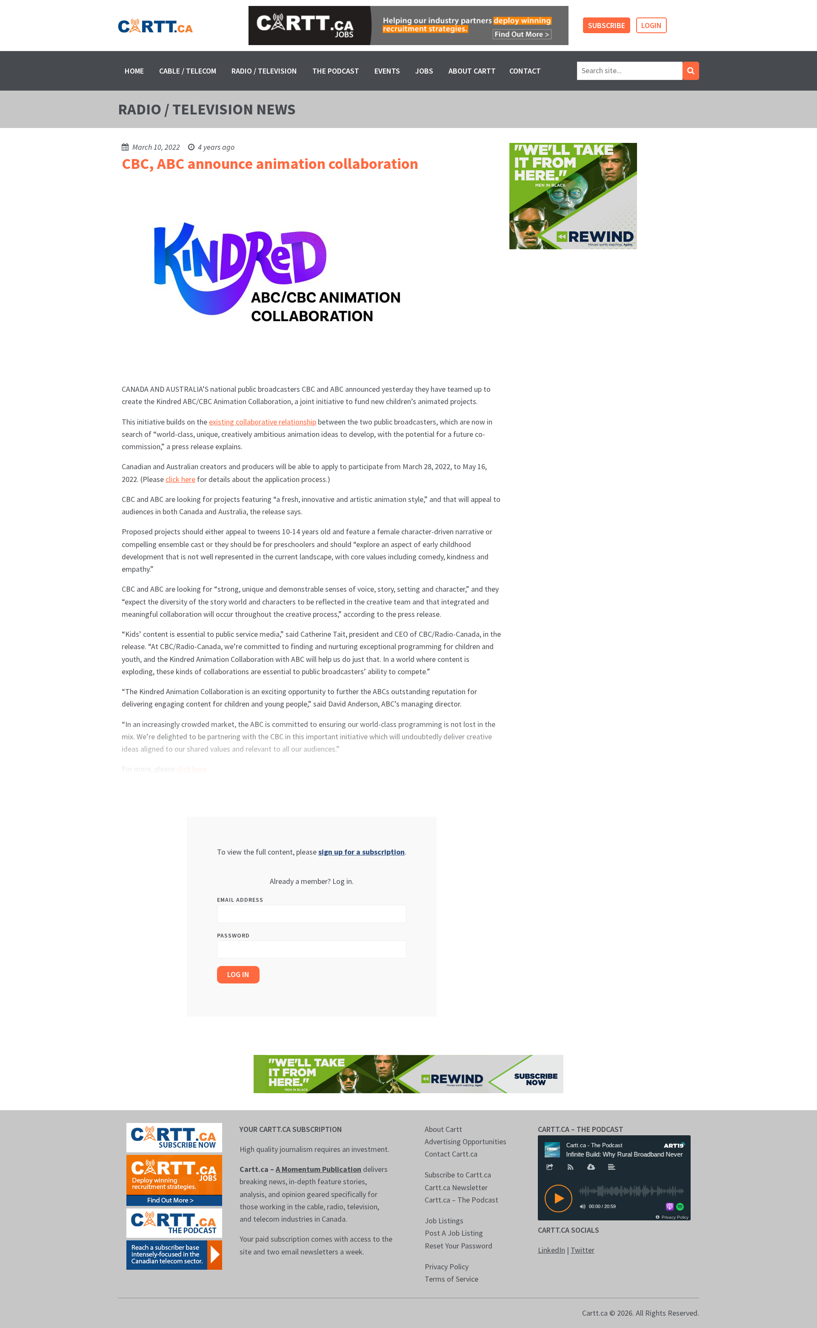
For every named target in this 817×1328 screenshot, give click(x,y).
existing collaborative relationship (262, 422)
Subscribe (606, 25)
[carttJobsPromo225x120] (174, 1179)
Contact (525, 71)
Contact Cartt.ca (451, 1154)
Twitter (582, 1250)
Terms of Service (451, 1279)
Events (387, 71)
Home (134, 71)
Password (233, 935)
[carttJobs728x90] (408, 26)
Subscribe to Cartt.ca (458, 1175)
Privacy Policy (446, 1266)
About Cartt (472, 71)
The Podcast (335, 71)
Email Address (240, 899)
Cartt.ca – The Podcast (461, 1200)
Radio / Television (264, 71)
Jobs (424, 71)
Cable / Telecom (187, 71)
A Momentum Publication (318, 1169)
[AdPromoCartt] (174, 1254)
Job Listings (444, 1220)
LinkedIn (551, 1250)
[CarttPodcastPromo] (174, 1222)
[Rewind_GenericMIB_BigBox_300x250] (573, 195)
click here (180, 479)
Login (651, 25)
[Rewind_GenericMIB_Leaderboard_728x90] (408, 1073)
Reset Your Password (458, 1246)
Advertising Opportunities (465, 1141)
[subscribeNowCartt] (174, 1137)
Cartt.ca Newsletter (456, 1187)
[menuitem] (134, 71)
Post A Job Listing (454, 1233)
